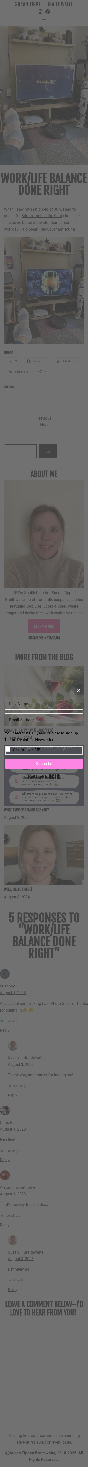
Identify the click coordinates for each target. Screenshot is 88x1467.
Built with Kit (44, 776)
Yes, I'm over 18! (26, 749)
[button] (44, 742)
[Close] (79, 690)
